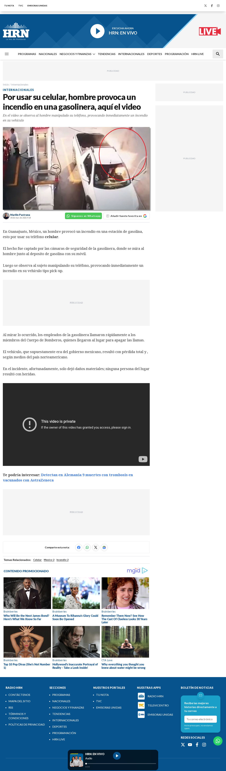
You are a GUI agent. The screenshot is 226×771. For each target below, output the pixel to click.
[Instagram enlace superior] (218, 5)
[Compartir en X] (95, 547)
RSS (10, 707)
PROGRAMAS (27, 54)
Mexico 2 (49, 559)
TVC (20, 5)
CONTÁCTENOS (19, 694)
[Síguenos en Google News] (104, 547)
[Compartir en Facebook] (78, 547)
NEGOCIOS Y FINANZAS (75, 54)
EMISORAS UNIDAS (37, 5)
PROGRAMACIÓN (177, 54)
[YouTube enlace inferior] (190, 745)
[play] (117, 756)
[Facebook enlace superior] (211, 5)
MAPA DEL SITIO (19, 701)
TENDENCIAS (106, 54)
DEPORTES (154, 54)
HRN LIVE (197, 54)
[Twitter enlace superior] (205, 5)
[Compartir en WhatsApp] (87, 547)
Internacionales (19, 84)
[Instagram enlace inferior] (204, 745)
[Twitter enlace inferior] (183, 745)
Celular (37, 559)
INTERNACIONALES (131, 54)
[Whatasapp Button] (217, 741)
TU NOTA (9, 5)
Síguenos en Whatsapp (85, 215)
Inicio (6, 84)
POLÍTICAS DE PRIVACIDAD (26, 724)
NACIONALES (48, 54)
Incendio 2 (62, 559)
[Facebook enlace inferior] (197, 745)
